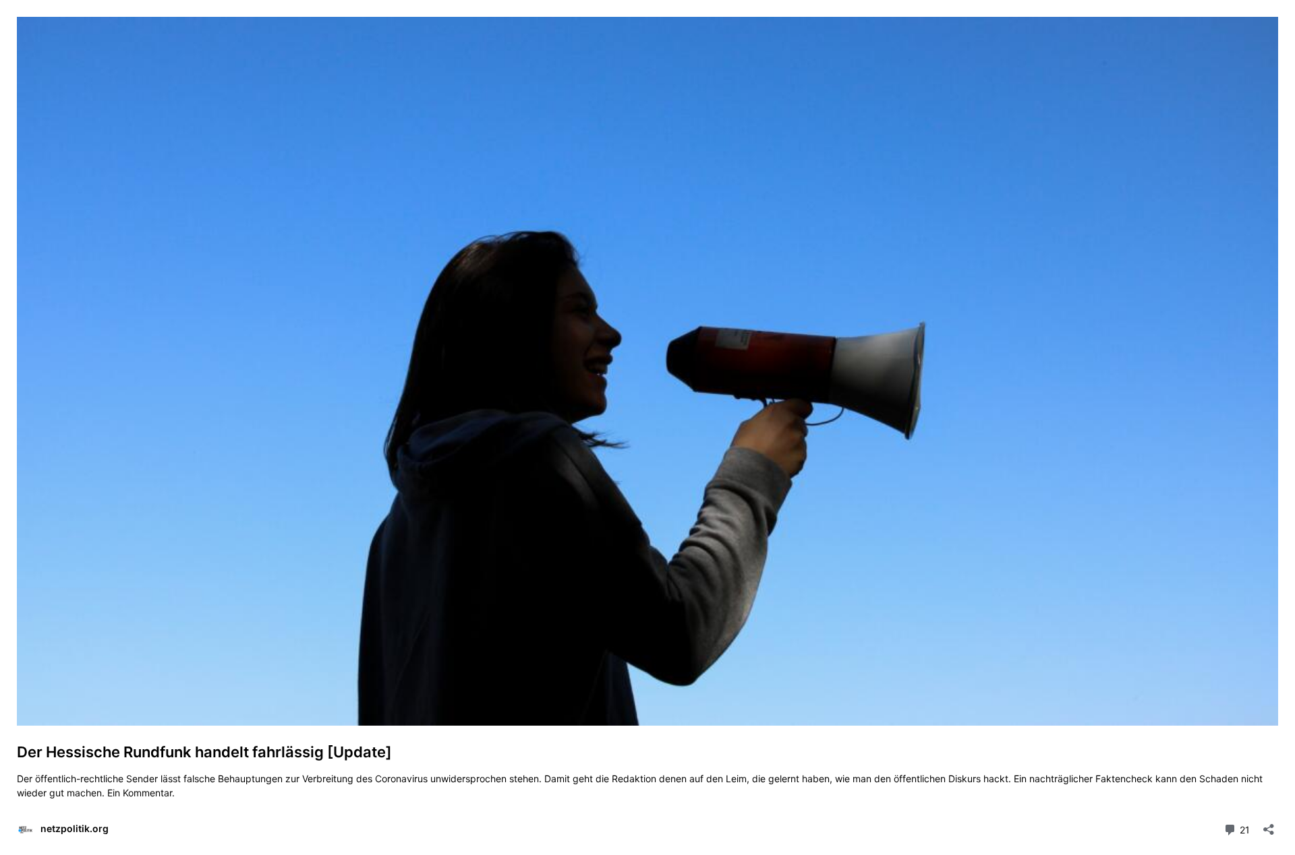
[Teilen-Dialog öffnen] (1268, 825)
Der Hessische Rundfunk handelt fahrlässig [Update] (204, 752)
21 (1243, 828)
